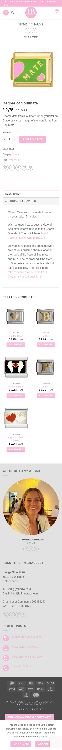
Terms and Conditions (41, 702)
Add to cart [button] (16, 345)
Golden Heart (16, 336)
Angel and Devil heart (15, 439)
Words (17, 159)
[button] (6, 12)
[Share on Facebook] (12, 168)
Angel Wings (16, 386)
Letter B (46, 336)
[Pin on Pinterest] (30, 168)
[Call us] (36, 548)
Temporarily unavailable (26, 636)
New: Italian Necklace (25, 646)
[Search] (12, 12)
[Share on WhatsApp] (6, 168)
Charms (37, 24)
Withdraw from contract (29, 717)
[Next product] (27, 30)
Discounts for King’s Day (27, 656)
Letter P (46, 386)
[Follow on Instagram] (6, 615)
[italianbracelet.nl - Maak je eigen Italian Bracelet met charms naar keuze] (31, 13)
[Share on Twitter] (18, 168)
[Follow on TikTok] (25, 548)
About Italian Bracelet (31, 704)
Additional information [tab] (20, 201)
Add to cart (33, 139)
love (11, 159)
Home (23, 24)
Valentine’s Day (21, 666)
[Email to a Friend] (24, 168)
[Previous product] (34, 30)
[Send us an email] (31, 548)
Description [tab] (13, 194)
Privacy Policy (15, 702)
